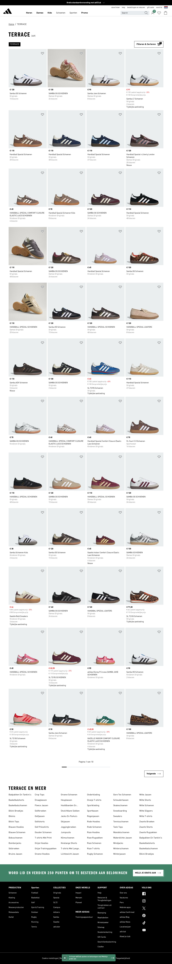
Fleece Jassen (41, 806)
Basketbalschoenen (18, 806)
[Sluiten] (64, 958)
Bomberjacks (15, 843)
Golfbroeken (40, 811)
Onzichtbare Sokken (70, 811)
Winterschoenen (121, 849)
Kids (50, 13)
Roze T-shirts (93, 849)
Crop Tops (39, 795)
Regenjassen (93, 816)
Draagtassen (41, 800)
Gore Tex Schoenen (122, 795)
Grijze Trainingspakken (45, 849)
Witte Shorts (145, 800)
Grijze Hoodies (41, 843)
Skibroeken (14, 849)
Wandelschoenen (121, 832)
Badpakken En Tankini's (20, 795)
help (123, 7)
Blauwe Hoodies (16, 827)
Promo (84, 13)
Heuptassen (66, 800)
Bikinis (12, 816)
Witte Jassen (145, 795)
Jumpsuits (66, 832)
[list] (71, 44)
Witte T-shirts (145, 816)
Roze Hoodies (93, 832)
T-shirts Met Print (43, 838)
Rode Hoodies (93, 822)
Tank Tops (118, 827)
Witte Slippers (146, 811)
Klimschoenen (67, 838)
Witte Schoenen (146, 806)
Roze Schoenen (94, 843)
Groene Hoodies (42, 854)
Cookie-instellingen (50, 958)
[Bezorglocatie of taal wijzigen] (166, 7)
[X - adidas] (152, 908)
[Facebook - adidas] (152, 894)
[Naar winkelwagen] (165, 13)
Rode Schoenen (94, 827)
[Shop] (7, 11)
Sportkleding (93, 806)
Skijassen (65, 822)
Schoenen (60, 13)
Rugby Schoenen (95, 854)
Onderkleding (93, 795)
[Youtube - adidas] (152, 930)
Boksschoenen (15, 838)
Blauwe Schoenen (17, 832)
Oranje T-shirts (94, 800)
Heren (29, 13)
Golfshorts (40, 822)
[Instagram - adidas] (152, 901)
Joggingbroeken (68, 827)
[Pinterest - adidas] (152, 916)
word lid (159, 7)
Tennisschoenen (120, 822)
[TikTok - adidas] (152, 923)
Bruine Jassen (15, 854)
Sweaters (117, 816)
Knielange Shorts (69, 843)
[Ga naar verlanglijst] (159, 13)
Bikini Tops (14, 822)
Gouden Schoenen (43, 832)
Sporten (73, 13)
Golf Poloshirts (42, 827)
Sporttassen (92, 811)
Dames (39, 13)
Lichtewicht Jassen (70, 854)
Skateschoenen (120, 806)
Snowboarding (120, 811)
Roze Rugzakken (95, 838)
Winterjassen (119, 854)
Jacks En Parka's (69, 816)
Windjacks (118, 843)
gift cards (150, 7)
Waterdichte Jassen (122, 838)
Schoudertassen (120, 800)
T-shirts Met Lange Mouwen (70, 849)
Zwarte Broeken (146, 822)
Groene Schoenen (69, 795)
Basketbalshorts (16, 800)
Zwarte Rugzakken (148, 832)
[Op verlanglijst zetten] (42, 53)
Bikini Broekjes (16, 811)
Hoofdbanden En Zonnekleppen (68, 806)
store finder (115, 7)
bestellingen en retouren (136, 7)
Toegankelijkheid (123, 958)
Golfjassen (40, 816)
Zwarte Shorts (146, 827)
